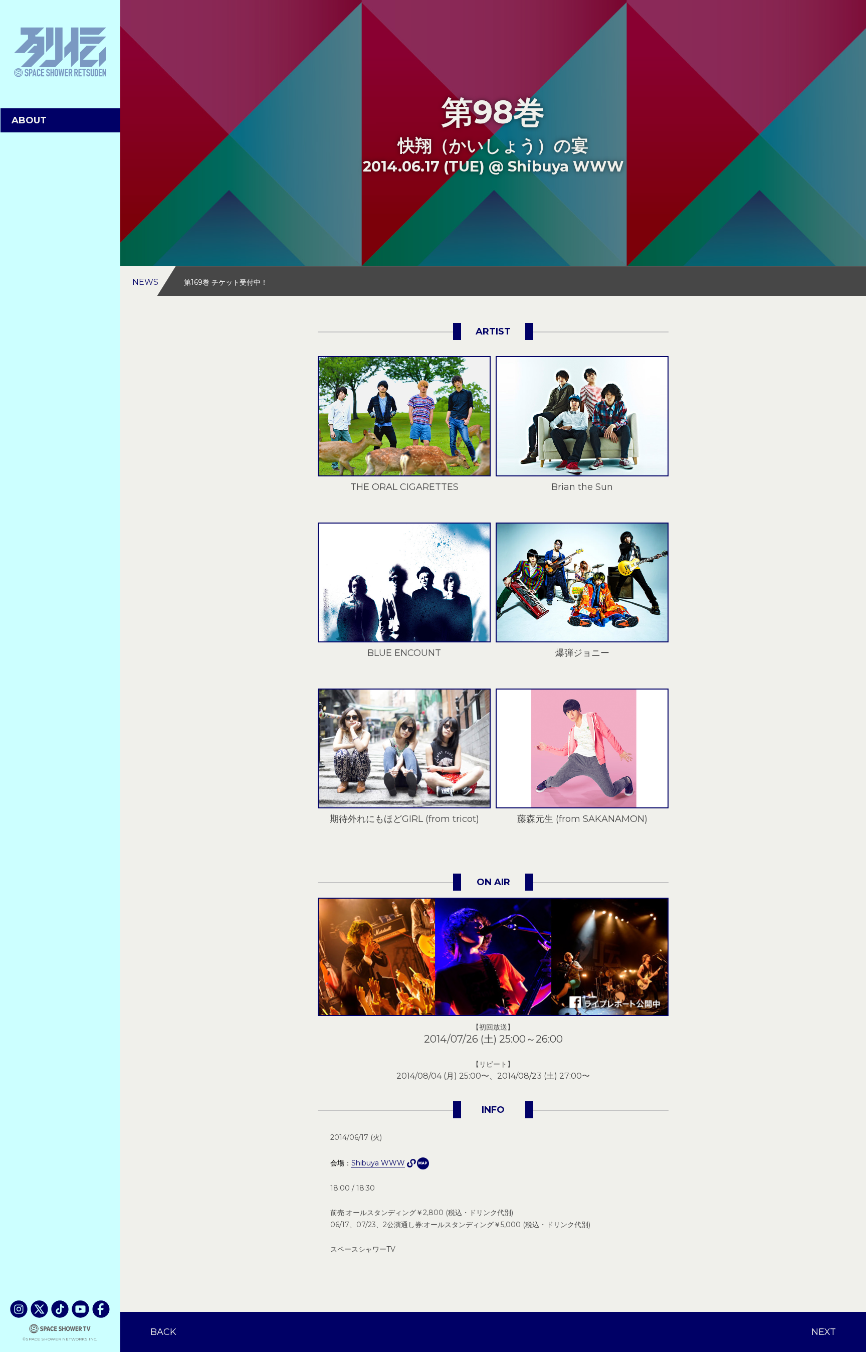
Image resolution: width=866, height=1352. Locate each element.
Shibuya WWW (423, 1163)
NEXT (823, 1331)
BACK (163, 1331)
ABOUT (29, 120)
